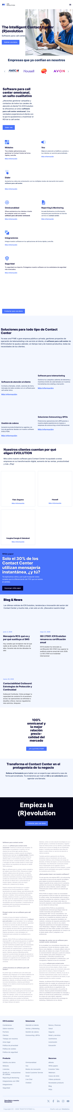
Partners (6, 1032)
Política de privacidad (10, 1045)
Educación (52, 1045)
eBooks (51, 1062)
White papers (53, 1066)
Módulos (9, 147)
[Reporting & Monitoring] (43, 202)
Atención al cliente (32, 1025)
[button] (70, 4)
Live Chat (29, 1079)
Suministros (53, 1039)
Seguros (51, 1032)
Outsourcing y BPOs (33, 1035)
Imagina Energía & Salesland (18, 538)
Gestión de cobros (32, 1032)
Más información (11, 159)
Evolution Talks (54, 1069)
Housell (55, 500)
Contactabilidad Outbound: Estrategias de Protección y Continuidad (17, 686)
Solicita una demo (9, 1062)
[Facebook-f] (53, 1101)
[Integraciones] (7, 232)
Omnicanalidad (12, 208)
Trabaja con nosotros (10, 1039)
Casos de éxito (54, 1076)
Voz (43, 147)
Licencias (6, 1069)
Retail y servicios (54, 1035)
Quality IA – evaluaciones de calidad (12, 1073)
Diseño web (54, 1109)
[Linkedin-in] (58, 1101)
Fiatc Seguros (18, 500)
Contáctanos (7, 1025)
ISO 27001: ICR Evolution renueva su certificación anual (53, 639)
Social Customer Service (34, 1072)
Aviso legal (6, 1042)
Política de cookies (9, 1049)
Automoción (53, 1042)
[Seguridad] (7, 258)
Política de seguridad (10, 1052)
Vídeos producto (54, 1079)
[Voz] (43, 142)
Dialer (7, 177)
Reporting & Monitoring (52, 208)
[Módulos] (7, 142)
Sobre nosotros (8, 1028)
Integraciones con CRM (11, 1081)
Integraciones (11, 238)
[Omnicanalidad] (7, 202)
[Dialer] (7, 172)
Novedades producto (56, 1083)
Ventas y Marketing (32, 1028)
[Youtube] (68, 1101)
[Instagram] (63, 1101)
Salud (51, 1028)
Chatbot (28, 1083)
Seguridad (10, 264)
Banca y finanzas (55, 1025)
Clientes (5, 1035)
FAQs (50, 1089)
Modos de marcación (33, 1069)
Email (27, 1076)
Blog (50, 1086)
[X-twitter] (48, 1101)
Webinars (52, 1072)
